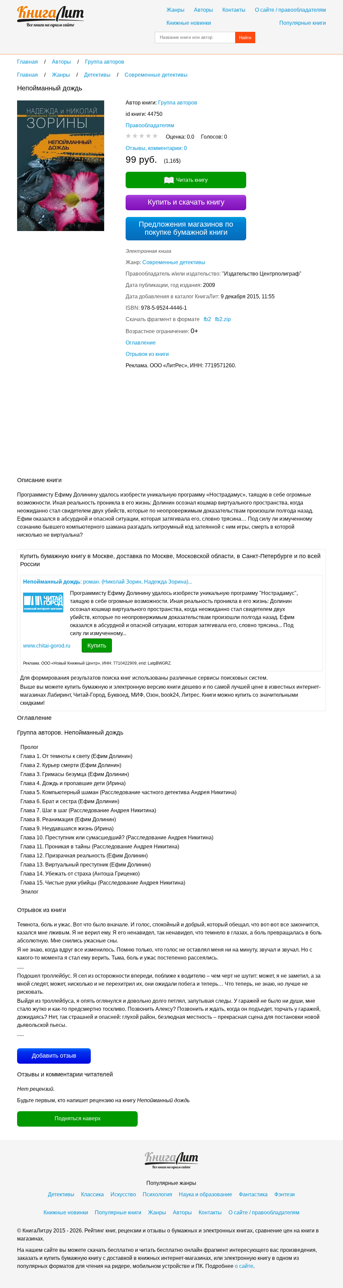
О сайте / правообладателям (290, 10)
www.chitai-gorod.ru (46, 646)
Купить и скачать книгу (186, 202)
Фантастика (253, 1194)
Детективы (61, 1194)
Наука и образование (205, 1194)
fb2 (207, 319)
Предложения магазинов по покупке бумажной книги (186, 228)
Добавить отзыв (54, 1055)
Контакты (234, 10)
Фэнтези (284, 1194)
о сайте (244, 1266)
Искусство (123, 1194)
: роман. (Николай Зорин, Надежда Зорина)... (107, 582)
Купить (96, 645)
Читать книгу (192, 180)
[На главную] (50, 16)
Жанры (175, 10)
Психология (157, 1194)
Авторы (203, 10)
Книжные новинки (188, 23)
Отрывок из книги (147, 354)
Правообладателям (150, 125)
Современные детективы (173, 262)
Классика (92, 1194)
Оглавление (141, 343)
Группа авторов (177, 102)
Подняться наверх (77, 1118)
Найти (245, 37)
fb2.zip (223, 319)
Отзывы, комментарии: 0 (156, 148)
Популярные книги (302, 23)
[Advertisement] (139, 424)
